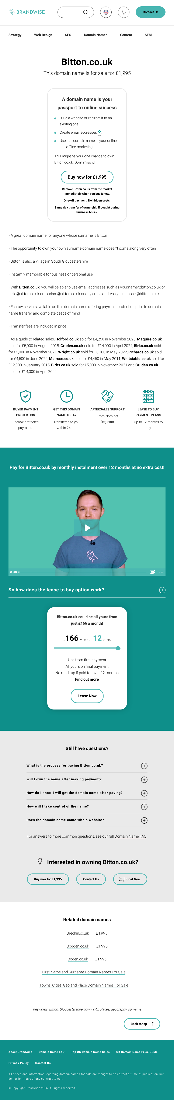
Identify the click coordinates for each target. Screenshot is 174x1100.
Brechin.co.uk (78, 933)
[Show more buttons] (161, 572)
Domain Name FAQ (130, 836)
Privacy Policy (18, 1063)
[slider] (82, 572)
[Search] (85, 14)
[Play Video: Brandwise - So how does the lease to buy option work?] (87, 527)
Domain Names (95, 35)
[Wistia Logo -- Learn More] (153, 572)
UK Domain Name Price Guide (137, 1052)
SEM (148, 35)
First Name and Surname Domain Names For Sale (83, 972)
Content (126, 35)
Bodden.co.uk (78, 946)
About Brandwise (20, 1052)
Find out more (87, 679)
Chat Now (133, 879)
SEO (68, 35)
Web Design (43, 35)
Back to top (139, 1024)
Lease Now (87, 696)
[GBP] (105, 12)
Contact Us (151, 12)
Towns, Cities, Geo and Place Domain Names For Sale (83, 985)
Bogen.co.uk (78, 959)
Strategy (14, 35)
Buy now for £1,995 (87, 177)
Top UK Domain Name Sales (90, 1052)
